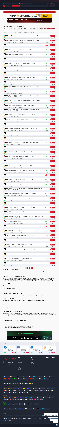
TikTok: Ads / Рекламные (31, 28)
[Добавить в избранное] (52, 37)
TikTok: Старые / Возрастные (49, 28)
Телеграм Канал (29, 3)
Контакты (9, 3)
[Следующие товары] (55, 344)
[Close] (54, 11)
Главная (5, 3)
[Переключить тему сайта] (48, 3)
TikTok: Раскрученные (40, 28)
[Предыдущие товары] (53, 344)
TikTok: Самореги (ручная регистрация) (20, 28)
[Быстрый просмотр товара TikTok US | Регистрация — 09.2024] (50, 47)
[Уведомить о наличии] (54, 37)
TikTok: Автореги (9, 28)
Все (4, 28)
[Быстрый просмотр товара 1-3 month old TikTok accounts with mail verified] (50, 223)
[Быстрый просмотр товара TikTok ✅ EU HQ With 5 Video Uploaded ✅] (50, 232)
